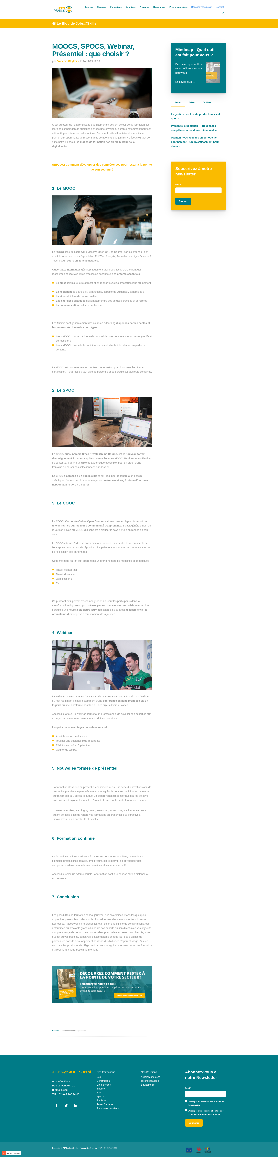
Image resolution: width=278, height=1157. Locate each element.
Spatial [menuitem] (100, 1096)
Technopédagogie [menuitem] (150, 1081)
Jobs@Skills (72, 1148)
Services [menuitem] (89, 7)
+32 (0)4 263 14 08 (68, 1094)
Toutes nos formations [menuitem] (108, 1108)
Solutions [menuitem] (131, 7)
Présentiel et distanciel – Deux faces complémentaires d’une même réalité (194, 128)
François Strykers (68, 61)
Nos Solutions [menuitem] (149, 1072)
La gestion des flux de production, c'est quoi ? (195, 116)
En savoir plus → (185, 81)
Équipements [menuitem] (147, 1085)
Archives (207, 102)
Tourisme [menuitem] (101, 1100)
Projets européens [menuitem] (178, 7)
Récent (178, 102)
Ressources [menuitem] (159, 7)
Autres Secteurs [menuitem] (105, 1104)
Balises (192, 102)
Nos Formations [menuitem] (106, 1072)
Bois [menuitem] (99, 1077)
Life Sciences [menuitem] (104, 1085)
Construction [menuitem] (103, 1081)
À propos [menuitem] (144, 7)
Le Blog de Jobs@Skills (76, 23)
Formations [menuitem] (116, 7)
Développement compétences (74, 1031)
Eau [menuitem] (99, 1092)
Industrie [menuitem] (101, 1088)
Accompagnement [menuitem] (150, 1077)
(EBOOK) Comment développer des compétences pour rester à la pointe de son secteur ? (102, 167)
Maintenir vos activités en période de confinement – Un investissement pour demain (195, 142)
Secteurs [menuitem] (101, 7)
